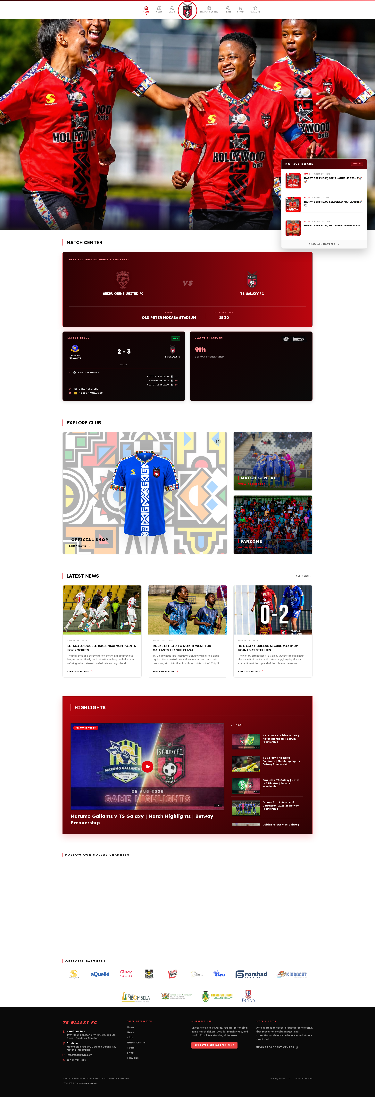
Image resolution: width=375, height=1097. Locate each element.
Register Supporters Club (214, 1045)
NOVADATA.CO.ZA (87, 1083)
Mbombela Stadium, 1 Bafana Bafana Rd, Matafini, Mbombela (91, 1048)
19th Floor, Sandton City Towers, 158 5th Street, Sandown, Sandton (91, 1036)
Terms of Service (303, 1078)
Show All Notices (322, 244)
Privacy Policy (278, 1078)
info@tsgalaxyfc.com (79, 1054)
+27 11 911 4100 (76, 1059)
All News (302, 576)
